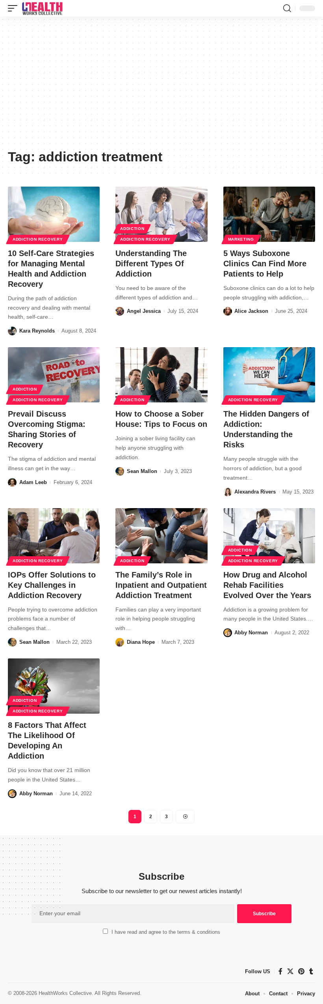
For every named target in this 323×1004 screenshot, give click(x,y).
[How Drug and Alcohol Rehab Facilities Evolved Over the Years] (269, 535)
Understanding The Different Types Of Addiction (151, 263)
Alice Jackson (251, 311)
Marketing (241, 239)
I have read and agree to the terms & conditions (165, 932)
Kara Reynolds (37, 331)
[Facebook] (280, 971)
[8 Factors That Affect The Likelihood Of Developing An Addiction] (54, 686)
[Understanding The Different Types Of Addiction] (161, 214)
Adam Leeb (33, 482)
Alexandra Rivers (255, 492)
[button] (14, 8)
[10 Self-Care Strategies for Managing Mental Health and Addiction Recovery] (54, 214)
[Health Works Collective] (42, 8)
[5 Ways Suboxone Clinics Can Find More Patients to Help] (269, 214)
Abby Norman (251, 633)
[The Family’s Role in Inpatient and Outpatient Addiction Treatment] (161, 535)
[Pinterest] (301, 971)
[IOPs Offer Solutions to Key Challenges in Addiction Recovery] (54, 535)
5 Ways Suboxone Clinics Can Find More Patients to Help (264, 263)
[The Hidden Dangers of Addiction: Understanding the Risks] (269, 374)
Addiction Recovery (38, 239)
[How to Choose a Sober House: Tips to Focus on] (161, 374)
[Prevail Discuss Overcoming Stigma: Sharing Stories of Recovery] (54, 374)
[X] (290, 971)
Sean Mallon (142, 471)
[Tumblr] (311, 971)
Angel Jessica (144, 311)
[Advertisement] (161, 85)
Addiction (132, 228)
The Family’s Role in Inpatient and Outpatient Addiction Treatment (161, 585)
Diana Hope (141, 642)
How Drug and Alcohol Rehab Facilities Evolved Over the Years (267, 585)
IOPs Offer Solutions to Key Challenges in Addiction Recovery (52, 585)
